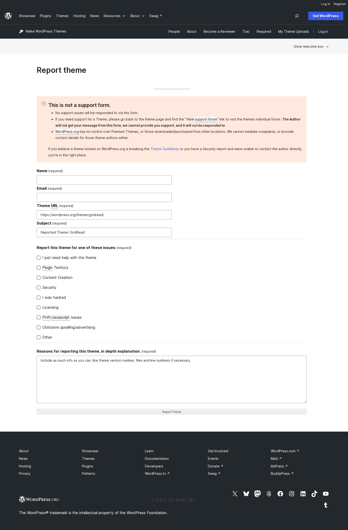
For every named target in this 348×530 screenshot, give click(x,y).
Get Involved (218, 451)
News (23, 458)
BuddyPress (282, 473)
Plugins (87, 466)
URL (54, 205)
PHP (46, 317)
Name (50, 170)
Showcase (90, 451)
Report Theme (171, 412)
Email (49, 188)
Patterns (88, 473)
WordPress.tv (157, 473)
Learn (149, 451)
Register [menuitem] (340, 4)
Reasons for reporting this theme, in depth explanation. (96, 351)
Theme (55, 205)
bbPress (279, 466)
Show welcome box (309, 46)
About (23, 451)
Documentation (157, 458)
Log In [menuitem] (325, 4)
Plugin (47, 267)
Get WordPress (326, 16)
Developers (154, 466)
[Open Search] (296, 16)
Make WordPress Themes (46, 31)
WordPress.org (67, 131)
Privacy (25, 473)
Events (213, 458)
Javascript (61, 317)
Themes (88, 458)
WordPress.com (285, 451)
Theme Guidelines (164, 149)
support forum (206, 119)
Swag (214, 473)
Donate (215, 466)
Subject (52, 223)
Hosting (25, 466)
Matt (276, 458)
